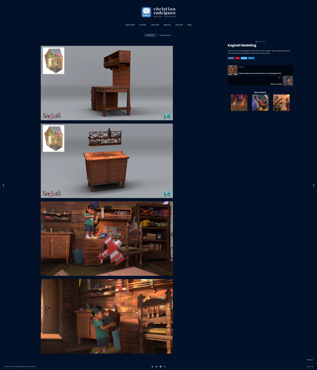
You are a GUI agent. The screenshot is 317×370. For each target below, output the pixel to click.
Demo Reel (130, 25)
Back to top (310, 366)
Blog (189, 25)
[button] (310, 360)
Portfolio (143, 25)
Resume (167, 25)
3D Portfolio (150, 35)
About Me (155, 25)
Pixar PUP (179, 25)
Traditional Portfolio (165, 35)
